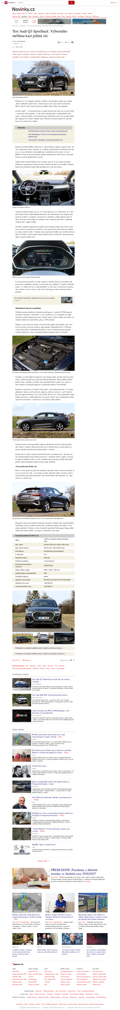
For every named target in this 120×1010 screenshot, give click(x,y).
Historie (42, 16)
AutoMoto (24, 16)
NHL (46, 984)
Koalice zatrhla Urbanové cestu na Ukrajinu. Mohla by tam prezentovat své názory (59, 916)
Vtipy (33, 847)
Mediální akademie (51, 1004)
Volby (35, 13)
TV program (80, 16)
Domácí (30, 13)
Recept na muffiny (66, 974)
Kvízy (63, 16)
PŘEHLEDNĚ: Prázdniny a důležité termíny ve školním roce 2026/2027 (74, 872)
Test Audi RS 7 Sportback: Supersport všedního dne (45, 140)
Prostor (42, 668)
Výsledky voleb (16, 976)
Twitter (26, 1004)
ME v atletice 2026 (50, 979)
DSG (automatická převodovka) (21, 668)
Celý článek (86, 881)
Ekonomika (77, 13)
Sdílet (68, 42)
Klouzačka (65, 994)
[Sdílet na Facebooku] (71, 660)
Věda (29, 16)
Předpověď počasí (48, 991)
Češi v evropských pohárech (85, 991)
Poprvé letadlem (81, 974)
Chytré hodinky (90, 997)
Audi (26, 666)
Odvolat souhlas (83, 1004)
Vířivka (96, 994)
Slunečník (58, 994)
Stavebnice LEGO (43, 997)
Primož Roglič (32, 982)
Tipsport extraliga (50, 976)
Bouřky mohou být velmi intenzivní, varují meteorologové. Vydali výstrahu (48, 735)
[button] (43, 78)
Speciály (68, 16)
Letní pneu (65, 997)
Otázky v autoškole (98, 982)
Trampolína (50, 994)
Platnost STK (96, 984)
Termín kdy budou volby (19, 979)
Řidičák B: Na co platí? (99, 979)
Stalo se (24, 13)
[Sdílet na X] (74, 660)
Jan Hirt (30, 976)
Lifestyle (84, 13)
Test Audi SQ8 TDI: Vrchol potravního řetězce (50, 695)
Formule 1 (48, 982)
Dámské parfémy (55, 997)
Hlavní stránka (16, 13)
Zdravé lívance (65, 976)
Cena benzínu (72, 991)
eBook (61, 42)
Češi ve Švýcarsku (82, 979)
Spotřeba (35, 668)
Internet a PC (16, 16)
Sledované (96, 16)
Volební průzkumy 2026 (19, 974)
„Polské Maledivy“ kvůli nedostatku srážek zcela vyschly (51, 830)
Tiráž (43, 1004)
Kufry (53, 668)
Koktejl (90, 13)
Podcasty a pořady (50, 16)
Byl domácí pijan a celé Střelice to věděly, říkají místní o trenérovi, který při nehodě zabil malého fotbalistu (92, 916)
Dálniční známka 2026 (99, 974)
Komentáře (60, 13)
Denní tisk (88, 16)
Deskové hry (73, 997)
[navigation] (2, 2)
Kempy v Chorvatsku (83, 971)
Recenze (50, 666)
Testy (39, 666)
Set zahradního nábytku (77, 994)
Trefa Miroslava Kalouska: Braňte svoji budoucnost (51, 797)
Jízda (44, 666)
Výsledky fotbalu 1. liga (51, 974)
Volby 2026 (15, 971)
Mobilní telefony (32, 997)
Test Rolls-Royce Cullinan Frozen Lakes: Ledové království (48, 131)
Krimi (66, 13)
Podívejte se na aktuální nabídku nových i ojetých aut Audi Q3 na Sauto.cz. (40, 654)
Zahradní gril (89, 994)
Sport (59, 16)
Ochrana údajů (72, 1004)
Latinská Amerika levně (83, 982)
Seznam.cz (114, 2)
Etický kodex (62, 1004)
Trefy (33, 802)
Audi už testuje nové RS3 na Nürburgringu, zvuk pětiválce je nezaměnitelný (50, 711)
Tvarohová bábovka (66, 979)
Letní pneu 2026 (97, 971)
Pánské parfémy (101, 997)
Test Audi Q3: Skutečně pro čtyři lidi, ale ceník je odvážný (51, 680)
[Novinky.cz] (23, 9)
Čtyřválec (61, 666)
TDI (56, 666)
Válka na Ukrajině (50, 13)
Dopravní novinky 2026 (99, 976)
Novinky (14, 41)
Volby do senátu (17, 982)
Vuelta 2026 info (33, 971)
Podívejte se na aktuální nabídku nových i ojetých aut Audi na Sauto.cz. (39, 648)
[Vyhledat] (72, 3)
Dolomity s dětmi (82, 984)
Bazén (31, 994)
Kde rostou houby (61, 991)
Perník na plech (65, 984)
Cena (48, 668)
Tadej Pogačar (32, 979)
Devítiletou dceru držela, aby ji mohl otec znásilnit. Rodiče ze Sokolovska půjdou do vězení (51, 751)
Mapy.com (39, 991)
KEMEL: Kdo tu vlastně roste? (44, 844)
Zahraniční (41, 13)
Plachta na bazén (40, 994)
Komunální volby (17, 984)
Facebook (19, 1004)
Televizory (82, 997)
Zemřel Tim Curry (39, 766)
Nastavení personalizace (96, 1004)
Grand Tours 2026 (33, 984)
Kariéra (38, 1004)
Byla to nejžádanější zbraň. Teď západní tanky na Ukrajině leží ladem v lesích (50, 782)
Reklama (31, 1004)
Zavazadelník (60, 668)
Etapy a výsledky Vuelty (35, 974)
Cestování (35, 16)
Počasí (74, 16)
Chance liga (48, 971)
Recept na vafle (65, 982)
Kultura (71, 13)
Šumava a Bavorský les (84, 976)
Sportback (33, 666)
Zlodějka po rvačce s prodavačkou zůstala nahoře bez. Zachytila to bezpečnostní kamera (52, 814)
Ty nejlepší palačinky (67, 971)
